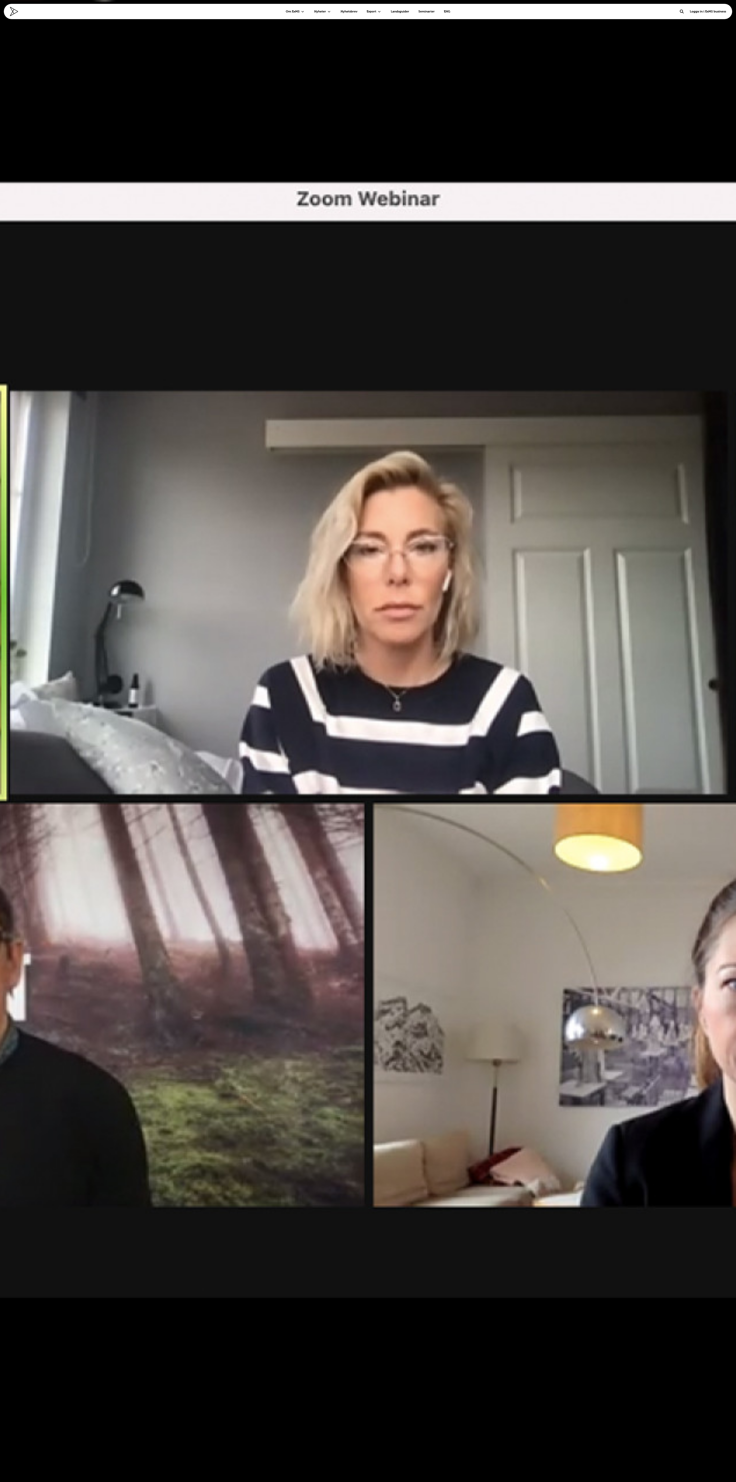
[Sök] (682, 11)
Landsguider (400, 11)
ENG (447, 11)
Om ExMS (293, 11)
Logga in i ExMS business (708, 11)
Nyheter (320, 11)
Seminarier (426, 11)
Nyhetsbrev (349, 11)
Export (371, 11)
